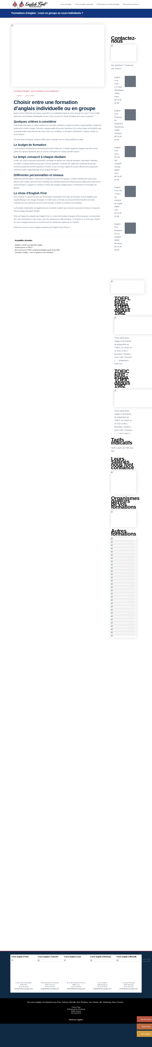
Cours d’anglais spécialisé (84, 4)
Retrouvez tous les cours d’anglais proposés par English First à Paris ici (42, 227)
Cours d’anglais (66, 4)
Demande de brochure (131, 4)
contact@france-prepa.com (23, 989)
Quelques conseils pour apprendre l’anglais (28, 245)
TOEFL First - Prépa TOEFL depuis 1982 (122, 306)
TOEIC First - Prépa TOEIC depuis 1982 (122, 378)
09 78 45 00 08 (23, 987)
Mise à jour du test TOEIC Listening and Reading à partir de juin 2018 (37, 250)
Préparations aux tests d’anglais (108, 4)
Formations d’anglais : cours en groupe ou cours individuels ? (36, 91)
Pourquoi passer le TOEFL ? (24, 247)
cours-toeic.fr (124, 433)
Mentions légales (76, 1020)
